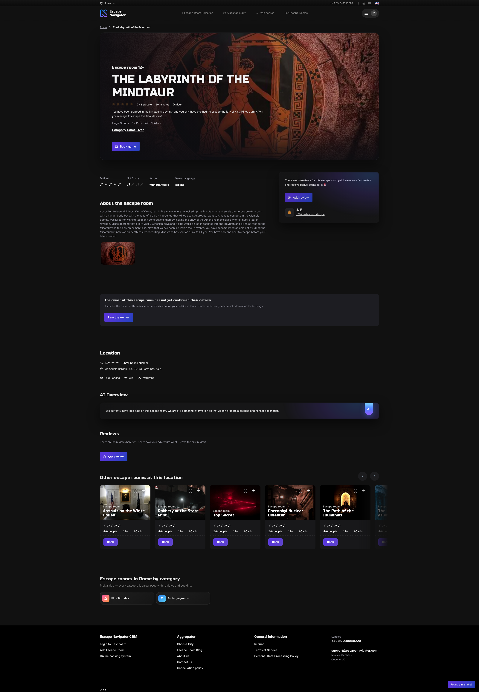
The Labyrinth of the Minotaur (132, 27)
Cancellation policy (190, 668)
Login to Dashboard (113, 644)
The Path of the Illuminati (338, 513)
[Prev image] (362, 476)
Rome (103, 27)
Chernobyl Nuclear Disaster (285, 513)
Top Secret (223, 515)
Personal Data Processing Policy (276, 656)
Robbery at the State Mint (178, 513)
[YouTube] (369, 3)
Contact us (184, 662)
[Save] (135, 491)
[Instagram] (364, 3)
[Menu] (370, 13)
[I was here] (143, 491)
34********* (112, 362)
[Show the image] (118, 253)
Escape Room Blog (189, 650)
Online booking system (115, 656)
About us (183, 656)
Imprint (259, 644)
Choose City (185, 644)
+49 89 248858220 (341, 3)
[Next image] (374, 476)
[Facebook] (358, 3)
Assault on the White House (124, 513)
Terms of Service (265, 650)
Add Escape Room (112, 650)
